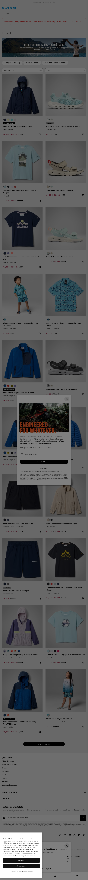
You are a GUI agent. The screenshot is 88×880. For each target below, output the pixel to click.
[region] (21, 855)
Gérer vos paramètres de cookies (21, 872)
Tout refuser (21, 866)
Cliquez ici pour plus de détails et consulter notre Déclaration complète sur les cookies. (19, 855)
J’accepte (21, 860)
